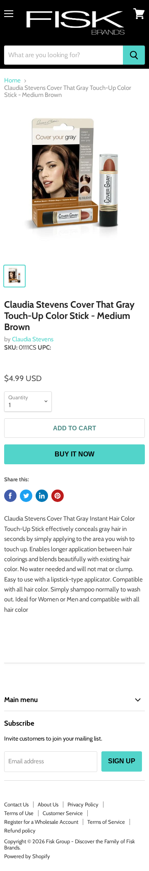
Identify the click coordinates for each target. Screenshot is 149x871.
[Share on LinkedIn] (42, 496)
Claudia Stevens (32, 339)
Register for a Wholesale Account (41, 821)
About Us (48, 804)
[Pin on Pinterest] (57, 496)
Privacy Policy (83, 804)
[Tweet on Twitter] (26, 496)
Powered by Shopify (27, 856)
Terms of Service (106, 821)
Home (12, 80)
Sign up (121, 761)
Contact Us (16, 804)
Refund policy (20, 830)
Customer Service (63, 813)
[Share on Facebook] (10, 496)
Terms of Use (19, 813)
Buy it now (74, 454)
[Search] (134, 55)
